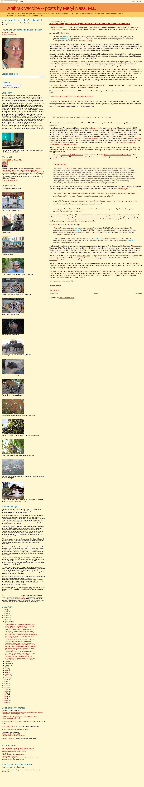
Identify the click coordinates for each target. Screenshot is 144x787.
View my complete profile (10, 180)
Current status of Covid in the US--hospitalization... (19, 651)
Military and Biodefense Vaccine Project (14, 751)
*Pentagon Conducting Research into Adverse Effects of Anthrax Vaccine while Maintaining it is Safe (22, 712)
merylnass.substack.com (9, 34)
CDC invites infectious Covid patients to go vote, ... (19, 656)
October (7, 661)
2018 (5, 681)
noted (77, 230)
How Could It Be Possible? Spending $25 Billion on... (20, 655)
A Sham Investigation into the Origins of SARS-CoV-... (20, 639)
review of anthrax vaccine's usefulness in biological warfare (20, 171)
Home (96, 293)
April (6, 672)
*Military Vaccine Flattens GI (11, 734)
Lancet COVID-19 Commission (72, 155)
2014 (5, 689)
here (6, 188)
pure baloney (87, 41)
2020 (5, 619)
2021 (5, 617)
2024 (5, 611)
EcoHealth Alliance (56, 27)
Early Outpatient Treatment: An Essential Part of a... (19, 641)
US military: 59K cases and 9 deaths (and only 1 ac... (20, 653)
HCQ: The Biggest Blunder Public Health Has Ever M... (20, 644)
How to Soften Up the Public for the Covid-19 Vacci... (20, 648)
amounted (131, 240)
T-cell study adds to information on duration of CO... (19, 660)
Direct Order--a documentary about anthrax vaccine (18, 748)
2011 (5, 695)
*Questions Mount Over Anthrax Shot (13, 735)
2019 (5, 679)
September (8, 663)
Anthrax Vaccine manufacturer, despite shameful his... (20, 633)
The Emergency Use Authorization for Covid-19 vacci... (20, 624)
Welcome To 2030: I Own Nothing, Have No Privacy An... (21, 646)
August (7, 665)
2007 (5, 702)
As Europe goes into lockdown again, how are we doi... (20, 658)
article (87, 263)
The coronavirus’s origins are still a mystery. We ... (19, 643)
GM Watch (64, 33)
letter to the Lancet (83, 256)
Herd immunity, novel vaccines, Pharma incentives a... (20, 650)
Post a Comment (54, 290)
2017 (5, 683)
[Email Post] (71, 281)
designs (4, 597)
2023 (5, 613)
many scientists (92, 138)
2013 (5, 691)
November (8, 623)
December (8, 621)
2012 (5, 693)
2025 (5, 610)
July (6, 667)
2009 (5, 699)
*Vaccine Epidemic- (8, 738)
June (6, 669)
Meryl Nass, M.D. (16, 160)
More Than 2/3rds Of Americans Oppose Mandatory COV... (21, 634)
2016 (5, 685)
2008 (5, 700)
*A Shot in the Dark (8, 729)
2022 (5, 615)
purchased (21, 598)
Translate (16, 87)
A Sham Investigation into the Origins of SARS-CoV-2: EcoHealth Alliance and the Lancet (89, 23)
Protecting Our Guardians (9, 756)
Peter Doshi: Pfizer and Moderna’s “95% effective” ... (20, 628)
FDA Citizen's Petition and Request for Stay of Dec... (20, 631)
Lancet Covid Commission (60, 29)
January (7, 678)
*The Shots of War (7, 726)
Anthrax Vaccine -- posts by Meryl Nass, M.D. (52, 8)
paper (94, 128)
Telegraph (123, 189)
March (7, 674)
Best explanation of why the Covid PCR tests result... (20, 636)
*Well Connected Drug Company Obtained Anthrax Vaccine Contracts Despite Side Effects (20, 717)
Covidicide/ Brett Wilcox (11, 638)
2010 (5, 697)
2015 (5, 687)
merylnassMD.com (7, 32)
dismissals (63, 39)
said (108, 232)
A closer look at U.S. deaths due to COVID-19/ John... (20, 626)
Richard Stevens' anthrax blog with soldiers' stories (17, 750)
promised (66, 37)
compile (78, 228)
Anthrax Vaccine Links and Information (13, 754)
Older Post (138, 293)
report (98, 238)
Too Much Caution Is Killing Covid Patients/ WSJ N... (20, 629)
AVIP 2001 (5, 753)
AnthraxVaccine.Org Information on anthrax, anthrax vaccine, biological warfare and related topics (20, 758)
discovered (53, 260)
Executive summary (60, 164)
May (6, 670)
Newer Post (53, 293)
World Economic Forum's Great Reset (117, 155)
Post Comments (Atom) (67, 298)
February (8, 676)
